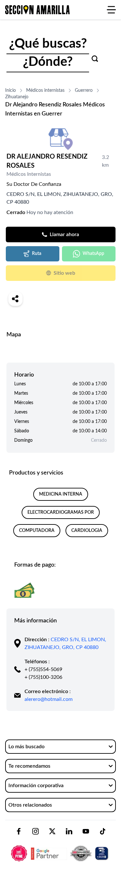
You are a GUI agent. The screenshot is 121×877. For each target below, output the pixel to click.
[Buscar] (95, 58)
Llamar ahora (64, 234)
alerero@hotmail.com (49, 699)
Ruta (36, 253)
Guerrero (84, 90)
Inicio (10, 90)
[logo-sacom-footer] (60, 848)
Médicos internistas (45, 90)
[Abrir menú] (111, 9)
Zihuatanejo (16, 97)
